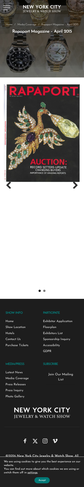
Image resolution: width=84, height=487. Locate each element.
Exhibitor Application (57, 321)
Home (9, 24)
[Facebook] (25, 440)
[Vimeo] (55, 440)
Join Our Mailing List (60, 377)
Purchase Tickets (17, 345)
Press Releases (16, 384)
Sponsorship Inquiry (56, 339)
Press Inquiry (14, 390)
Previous (10, 185)
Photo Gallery (15, 396)
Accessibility (51, 345)
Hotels (10, 333)
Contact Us (13, 339)
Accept (42, 480)
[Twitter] (35, 440)
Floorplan (49, 327)
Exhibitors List (53, 333)
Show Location (15, 327)
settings (33, 472)
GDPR (47, 351)
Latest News (14, 372)
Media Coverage (27, 24)
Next (74, 185)
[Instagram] (45, 440)
